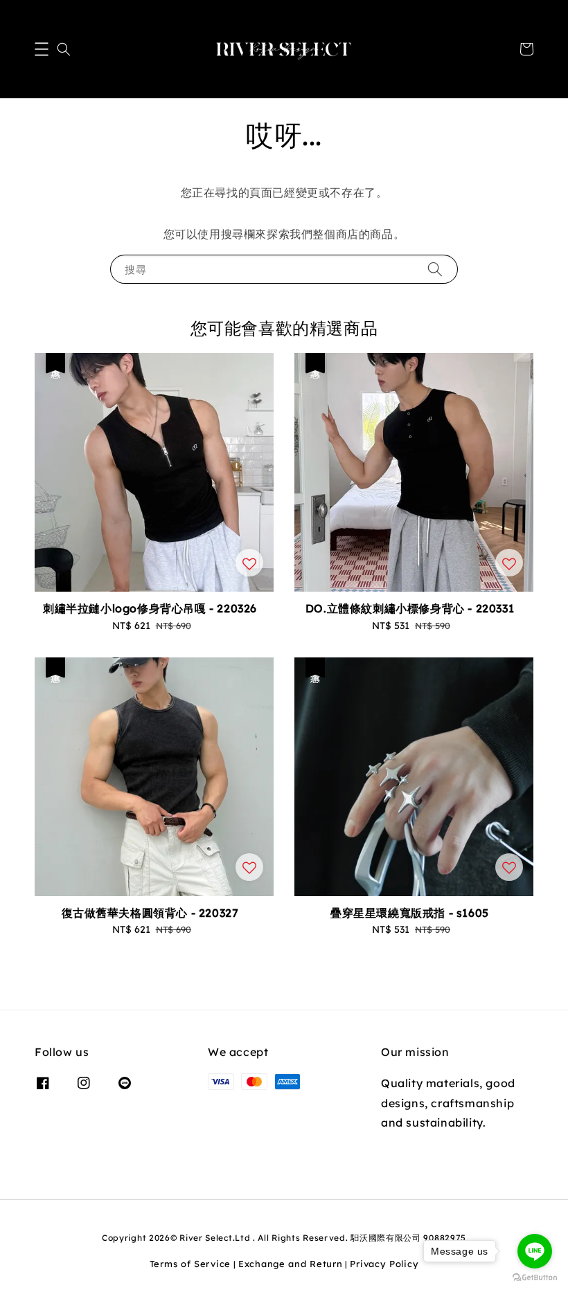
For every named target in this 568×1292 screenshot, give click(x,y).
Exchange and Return (290, 1263)
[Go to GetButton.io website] (535, 1277)
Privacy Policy (384, 1263)
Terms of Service (190, 1263)
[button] (41, 49)
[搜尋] (435, 268)
